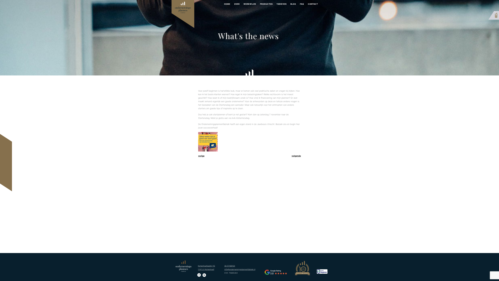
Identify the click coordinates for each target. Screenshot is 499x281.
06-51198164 (229, 266)
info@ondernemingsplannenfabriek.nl (239, 269)
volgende (296, 156)
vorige (201, 156)
